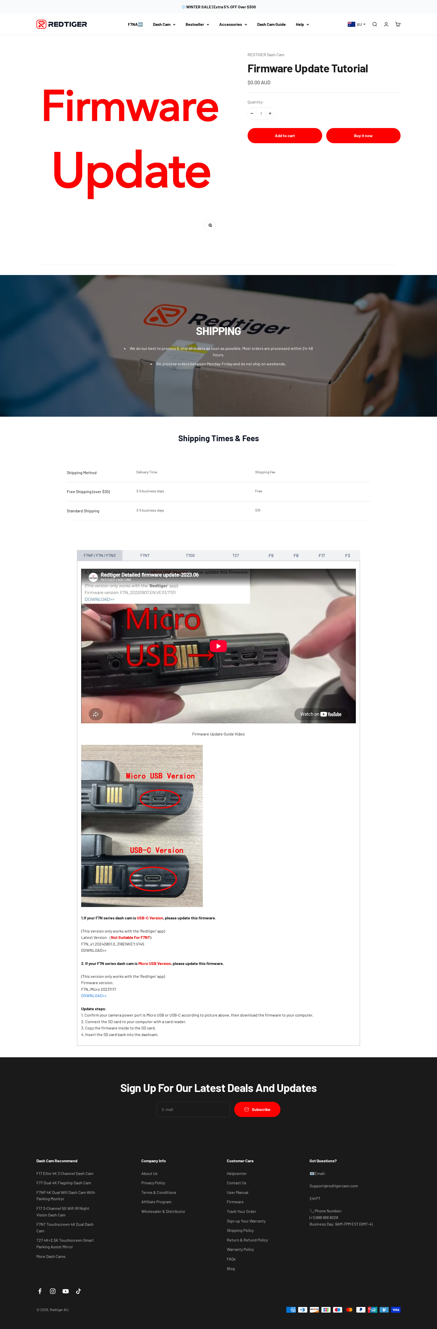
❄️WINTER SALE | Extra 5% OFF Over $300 (218, 6)
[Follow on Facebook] (39, 1291)
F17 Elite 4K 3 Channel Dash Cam (64, 1173)
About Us (149, 1173)
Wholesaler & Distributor (163, 1211)
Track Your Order (241, 1211)
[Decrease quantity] (252, 113)
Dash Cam (161, 24)
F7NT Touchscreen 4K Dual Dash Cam (65, 1227)
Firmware (235, 1201)
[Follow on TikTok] (78, 1291)
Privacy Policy (153, 1182)
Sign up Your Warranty (246, 1220)
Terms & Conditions (158, 1192)
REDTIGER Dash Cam (266, 54)
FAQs (231, 1258)
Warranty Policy (240, 1249)
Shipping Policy (240, 1230)
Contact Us (236, 1182)
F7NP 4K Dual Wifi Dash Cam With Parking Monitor (65, 1195)
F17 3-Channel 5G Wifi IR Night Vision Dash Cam (62, 1211)
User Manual (237, 1192)
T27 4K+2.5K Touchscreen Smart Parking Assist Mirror (65, 1243)
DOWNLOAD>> (93, 950)
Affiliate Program (156, 1201)
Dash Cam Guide (271, 24)
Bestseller (195, 24)
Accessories (230, 24)
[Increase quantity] (270, 113)
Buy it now (363, 135)
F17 (322, 555)
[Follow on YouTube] (65, 1291)
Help (300, 24)
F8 (296, 555)
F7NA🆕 (135, 24)
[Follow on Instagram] (52, 1291)
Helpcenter (237, 1173)
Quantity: (256, 101)
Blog (231, 1268)
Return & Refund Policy (247, 1239)
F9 (271, 555)
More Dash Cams (50, 1256)
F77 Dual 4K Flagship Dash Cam (63, 1182)
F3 (347, 555)
